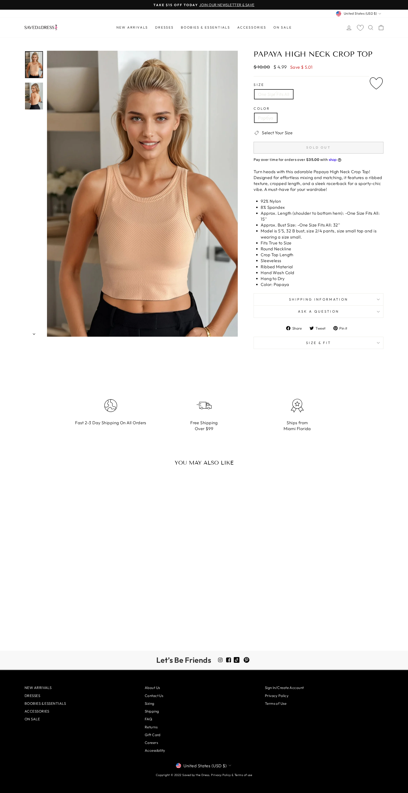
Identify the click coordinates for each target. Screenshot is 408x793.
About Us (152, 687)
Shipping (152, 711)
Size (259, 85)
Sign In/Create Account (284, 687)
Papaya (265, 118)
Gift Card (153, 735)
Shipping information (318, 299)
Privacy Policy (277, 695)
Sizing (149, 703)
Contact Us (154, 695)
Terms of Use (275, 703)
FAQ (148, 719)
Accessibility (155, 750)
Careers (151, 742)
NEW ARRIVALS (132, 27)
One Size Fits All (273, 94)
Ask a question (318, 311)
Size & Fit (318, 343)
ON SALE (282, 27)
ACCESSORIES (251, 27)
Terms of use (243, 775)
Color (262, 108)
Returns (151, 727)
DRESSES (164, 27)
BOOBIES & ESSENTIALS (205, 27)
